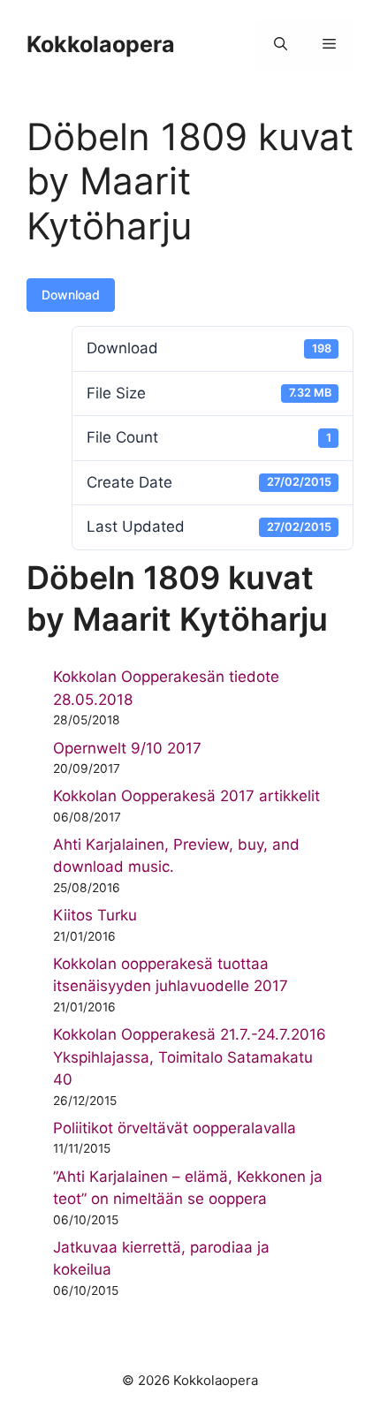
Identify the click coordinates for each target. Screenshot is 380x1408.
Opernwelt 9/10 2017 (127, 748)
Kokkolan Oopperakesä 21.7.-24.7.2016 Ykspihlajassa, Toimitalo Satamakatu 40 (189, 1057)
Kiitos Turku (95, 915)
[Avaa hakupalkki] (280, 44)
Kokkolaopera (101, 44)
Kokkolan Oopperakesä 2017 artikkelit (186, 796)
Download (71, 294)
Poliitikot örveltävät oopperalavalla (174, 1128)
